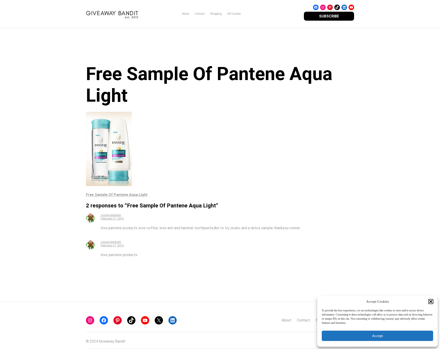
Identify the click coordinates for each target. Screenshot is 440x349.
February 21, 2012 (112, 218)
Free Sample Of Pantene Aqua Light (117, 195)
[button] (431, 301)
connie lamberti (111, 215)
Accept (377, 336)
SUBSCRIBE (329, 16)
